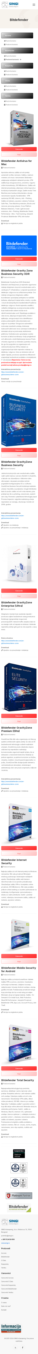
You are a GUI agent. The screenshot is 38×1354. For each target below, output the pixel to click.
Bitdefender (9, 51)
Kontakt (3, 1310)
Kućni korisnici (11, 41)
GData (7, 81)
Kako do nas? (6, 1306)
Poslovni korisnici (11, 44)
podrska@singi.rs (7, 1236)
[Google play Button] (19, 1153)
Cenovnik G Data (7, 1281)
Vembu (8, 96)
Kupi (19, 155)
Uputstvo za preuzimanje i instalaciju (15, 528)
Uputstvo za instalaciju (11, 525)
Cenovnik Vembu (7, 1292)
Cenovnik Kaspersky (8, 1285)
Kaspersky (9, 66)
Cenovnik (19, 149)
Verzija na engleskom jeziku (13, 223)
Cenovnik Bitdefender (9, 1289)
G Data (3, 1260)
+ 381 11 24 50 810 (8, 1239)
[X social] (15, 1347)
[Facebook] (22, 1347)
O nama (4, 1302)
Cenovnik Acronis (7, 1278)
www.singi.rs (5, 1243)
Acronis (8, 35)
